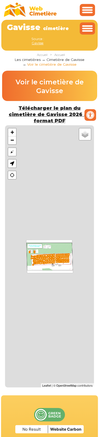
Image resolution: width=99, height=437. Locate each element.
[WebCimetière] (30, 15)
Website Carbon (65, 429)
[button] (12, 163)
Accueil (42, 55)
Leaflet (46, 385)
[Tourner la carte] (12, 152)
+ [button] (12, 132)
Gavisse (38, 43)
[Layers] (85, 134)
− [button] (12, 140)
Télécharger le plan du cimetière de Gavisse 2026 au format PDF (50, 114)
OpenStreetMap (66, 385)
